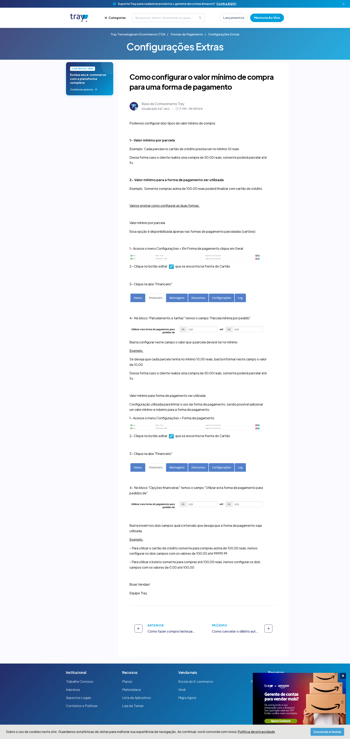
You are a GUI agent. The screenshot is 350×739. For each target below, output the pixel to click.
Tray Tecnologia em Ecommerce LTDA (138, 34)
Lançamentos (233, 17)
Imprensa (73, 689)
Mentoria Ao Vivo (267, 17)
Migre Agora (187, 697)
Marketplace (131, 689)
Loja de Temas (133, 706)
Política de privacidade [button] (256, 731)
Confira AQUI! (226, 3)
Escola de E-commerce (195, 681)
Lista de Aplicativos (136, 697)
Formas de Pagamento (187, 34)
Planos (127, 681)
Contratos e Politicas (82, 706)
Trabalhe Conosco (79, 681)
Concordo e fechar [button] (327, 732)
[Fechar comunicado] (343, 3)
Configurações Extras (223, 34)
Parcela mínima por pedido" (230, 318)
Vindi (181, 689)
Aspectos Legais (78, 697)
